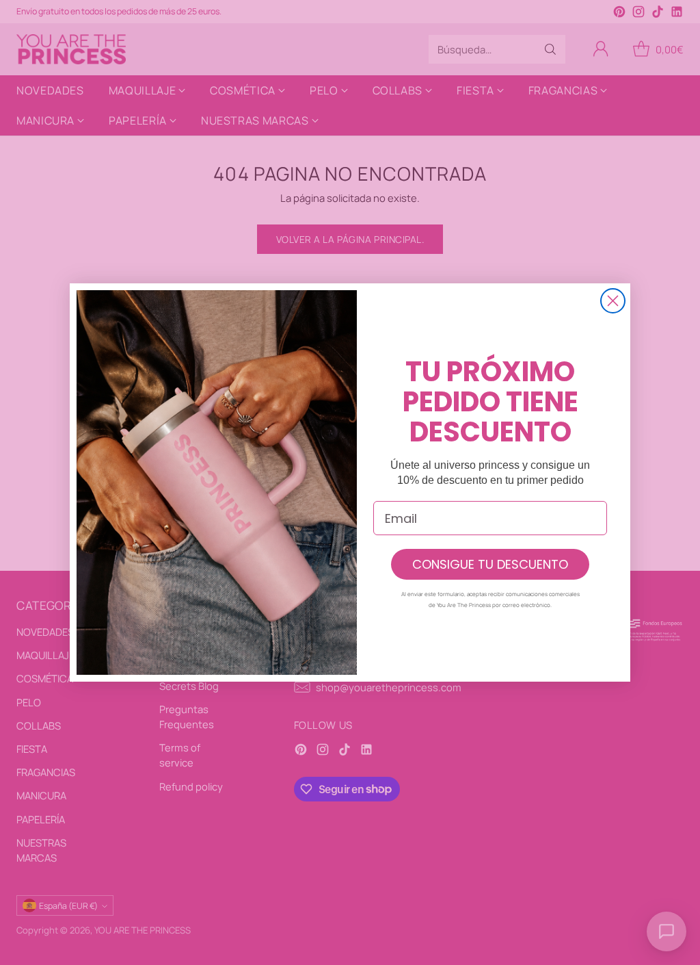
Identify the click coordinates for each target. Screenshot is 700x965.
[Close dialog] (613, 301)
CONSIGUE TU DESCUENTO (490, 564)
